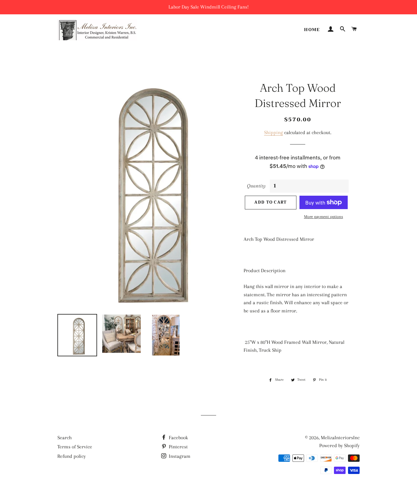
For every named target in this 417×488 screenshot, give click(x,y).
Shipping (273, 132)
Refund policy (71, 456)
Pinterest (178, 447)
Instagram (179, 456)
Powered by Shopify (339, 445)
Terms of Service (74, 447)
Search (64, 437)
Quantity (256, 186)
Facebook (178, 437)
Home (312, 29)
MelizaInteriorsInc (340, 437)
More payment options (323, 216)
